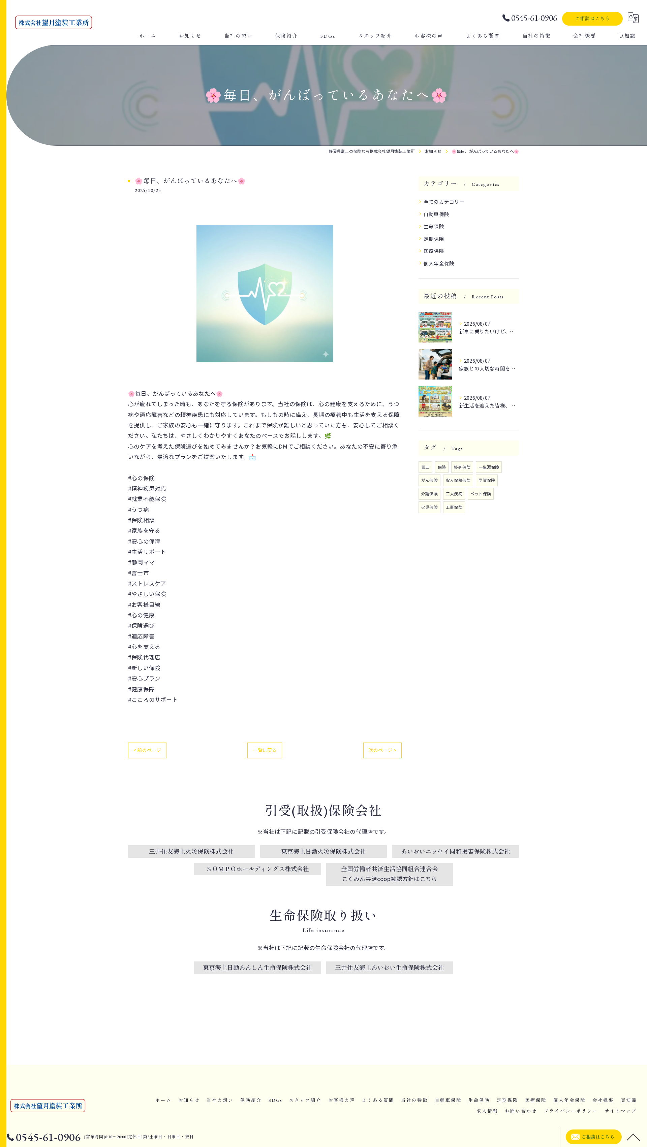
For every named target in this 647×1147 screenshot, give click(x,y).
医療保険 (434, 250)
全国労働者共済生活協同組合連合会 (389, 869)
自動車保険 (436, 214)
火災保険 (429, 507)
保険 (442, 467)
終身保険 (462, 467)
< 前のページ (147, 750)
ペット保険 (480, 493)
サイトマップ (621, 1111)
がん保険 (429, 480)
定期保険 (434, 238)
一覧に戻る (265, 750)
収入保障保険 (458, 480)
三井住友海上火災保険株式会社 (191, 851)
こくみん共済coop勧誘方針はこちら (389, 879)
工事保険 (454, 507)
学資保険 (487, 480)
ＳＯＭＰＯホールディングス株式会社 (257, 869)
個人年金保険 (439, 263)
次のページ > (382, 750)
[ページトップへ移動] (633, 1137)
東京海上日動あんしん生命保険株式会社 (257, 968)
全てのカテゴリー (444, 201)
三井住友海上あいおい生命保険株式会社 (389, 968)
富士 (425, 467)
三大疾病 (454, 493)
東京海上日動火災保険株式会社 (323, 851)
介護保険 (429, 493)
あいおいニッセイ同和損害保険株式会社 (455, 851)
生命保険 (434, 226)
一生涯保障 (489, 467)
